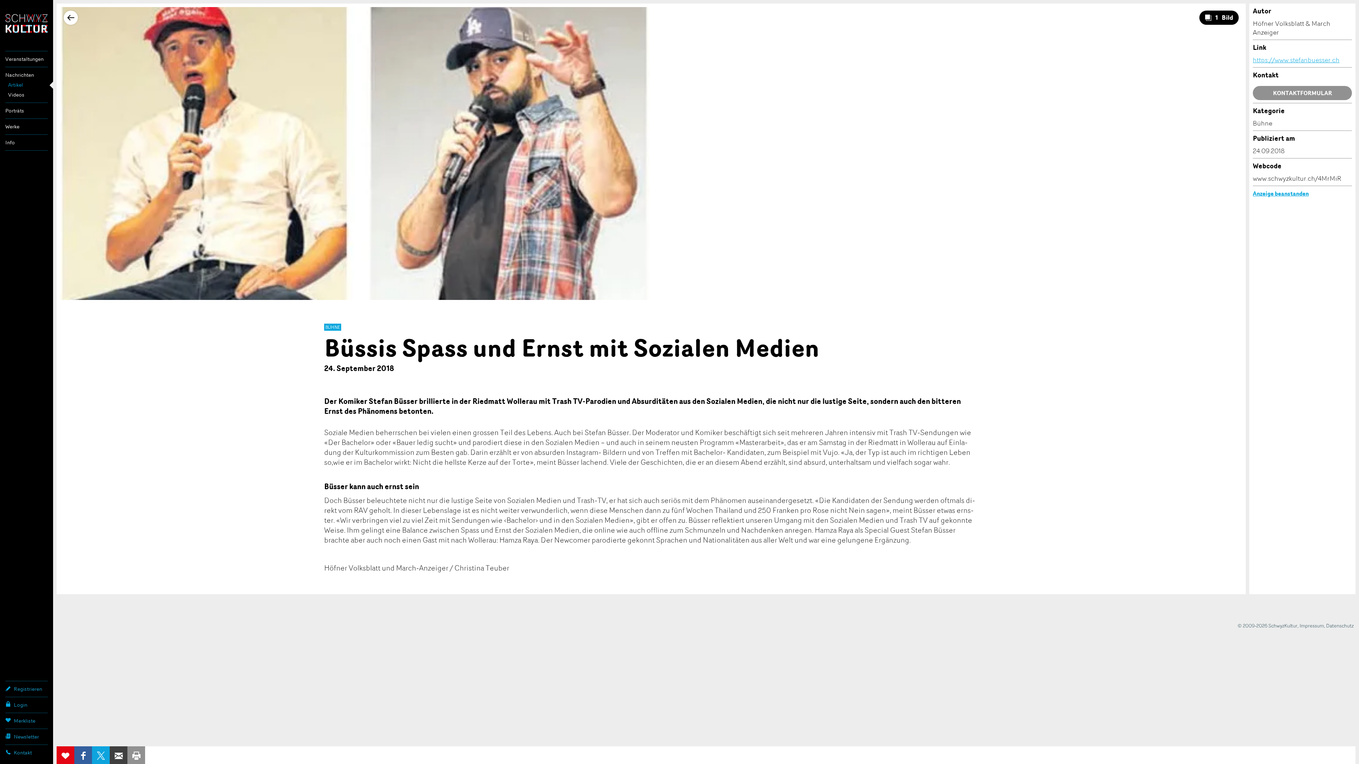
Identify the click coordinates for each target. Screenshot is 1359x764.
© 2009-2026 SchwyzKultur (1267, 625)
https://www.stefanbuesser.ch (1296, 59)
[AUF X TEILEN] (101, 755)
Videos (16, 94)
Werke (12, 126)
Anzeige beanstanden (1281, 193)
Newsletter (26, 736)
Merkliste (24, 720)
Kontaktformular (1302, 93)
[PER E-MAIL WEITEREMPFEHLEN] (118, 755)
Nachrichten (19, 75)
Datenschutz (1340, 625)
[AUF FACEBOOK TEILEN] (83, 755)
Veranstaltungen (24, 59)
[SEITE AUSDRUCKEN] (136, 755)
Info (10, 142)
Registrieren (28, 689)
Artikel (15, 84)
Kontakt (23, 752)
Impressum (1312, 625)
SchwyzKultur (26, 23)
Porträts (14, 110)
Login (20, 704)
